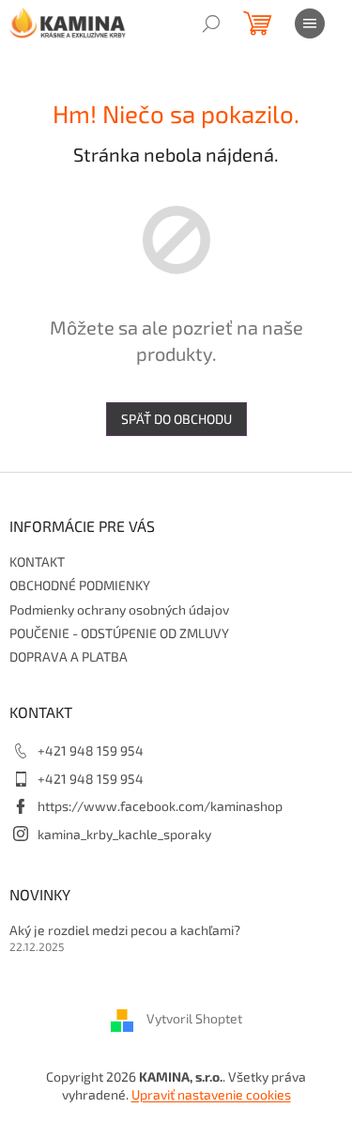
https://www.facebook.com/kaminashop (160, 806)
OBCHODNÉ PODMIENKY (79, 585)
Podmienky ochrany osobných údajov (119, 609)
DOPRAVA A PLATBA (68, 656)
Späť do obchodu (176, 419)
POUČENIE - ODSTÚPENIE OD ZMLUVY (119, 633)
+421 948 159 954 (91, 750)
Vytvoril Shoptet (194, 1018)
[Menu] (310, 23)
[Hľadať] (211, 23)
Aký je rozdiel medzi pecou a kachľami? (124, 930)
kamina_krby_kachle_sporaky (124, 834)
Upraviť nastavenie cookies (211, 1094)
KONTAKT (37, 562)
